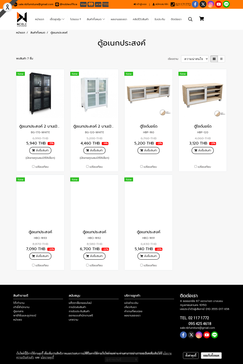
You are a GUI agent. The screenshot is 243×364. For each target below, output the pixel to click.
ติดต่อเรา (176, 19)
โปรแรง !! (75, 19)
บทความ (73, 320)
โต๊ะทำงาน (18, 303)
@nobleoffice (68, 4)
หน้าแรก (39, 19)
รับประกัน (160, 19)
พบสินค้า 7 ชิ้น (24, 59)
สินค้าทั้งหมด (95, 19)
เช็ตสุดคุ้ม (56, 19)
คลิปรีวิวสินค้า (141, 19)
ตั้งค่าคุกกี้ (190, 355)
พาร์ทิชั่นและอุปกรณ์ (24, 316)
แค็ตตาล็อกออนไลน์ (80, 303)
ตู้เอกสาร (18, 311)
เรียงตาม (174, 59)
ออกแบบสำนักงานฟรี (81, 316)
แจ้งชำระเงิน (131, 303)
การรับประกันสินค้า (79, 311)
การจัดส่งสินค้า (77, 307)
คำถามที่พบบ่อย (133, 311)
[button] (190, 19)
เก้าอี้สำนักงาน (21, 307)
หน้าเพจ (17, 320)
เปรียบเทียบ (42, 167)
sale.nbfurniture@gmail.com (35, 4)
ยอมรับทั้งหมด (211, 355)
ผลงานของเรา (119, 19)
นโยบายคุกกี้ (47, 357)
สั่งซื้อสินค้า (42, 150)
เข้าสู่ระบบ (141, 4)
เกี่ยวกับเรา (130, 307)
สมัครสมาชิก (161, 4)
